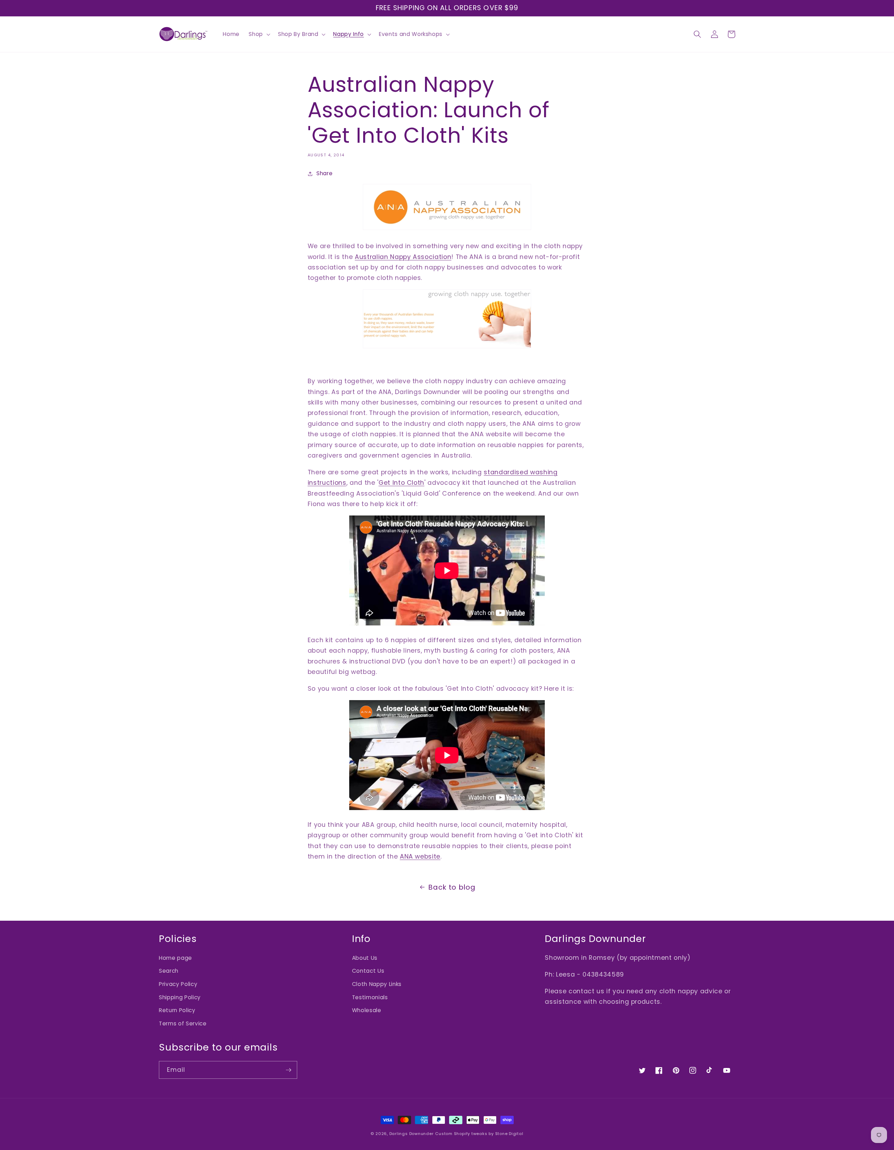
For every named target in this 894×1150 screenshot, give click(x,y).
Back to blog (451, 887)
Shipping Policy (180, 997)
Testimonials (370, 997)
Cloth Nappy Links (377, 984)
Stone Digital (509, 1133)
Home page (175, 958)
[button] (258, 34)
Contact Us (368, 970)
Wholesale (366, 1010)
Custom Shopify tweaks (461, 1133)
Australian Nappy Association (403, 257)
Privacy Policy (178, 984)
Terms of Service (183, 1023)
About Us (365, 958)
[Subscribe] (288, 1070)
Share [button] (324, 173)
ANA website (420, 856)
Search (168, 970)
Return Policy (177, 1010)
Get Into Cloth (401, 482)
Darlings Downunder (411, 1133)
